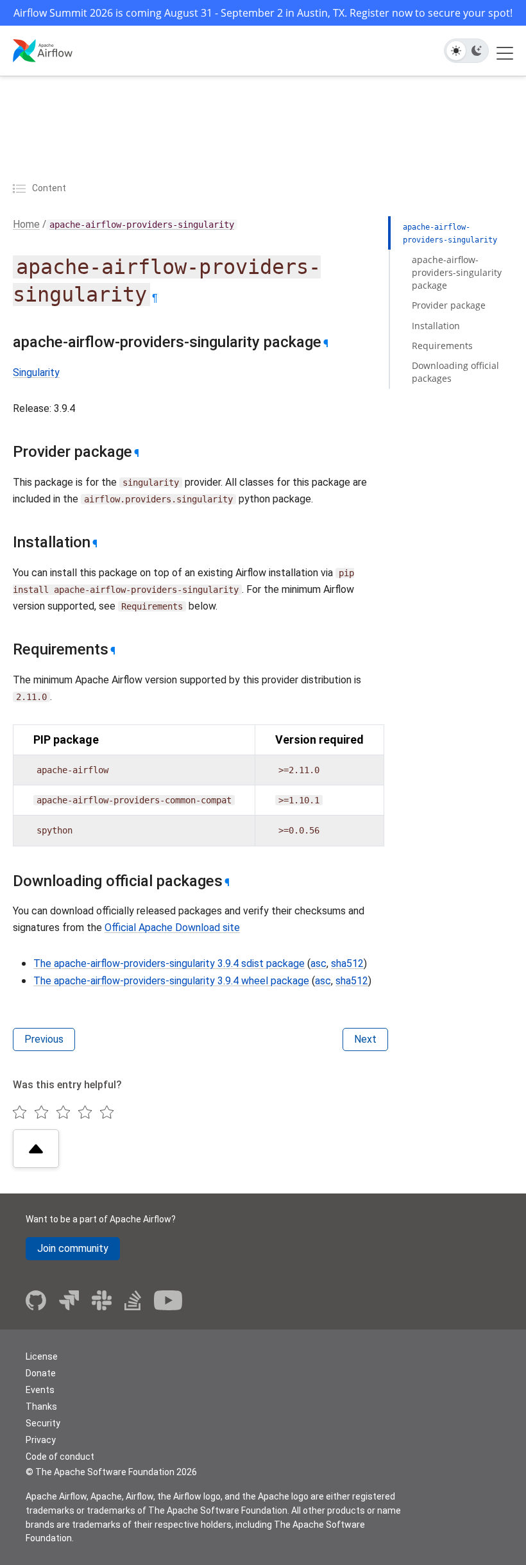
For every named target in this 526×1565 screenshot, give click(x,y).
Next (365, 1039)
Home (26, 224)
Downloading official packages (455, 371)
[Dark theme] (476, 50)
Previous (44, 1039)
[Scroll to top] (36, 1148)
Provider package (449, 305)
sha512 (347, 963)
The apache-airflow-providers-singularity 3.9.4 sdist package (169, 963)
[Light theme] (456, 50)
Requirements (442, 345)
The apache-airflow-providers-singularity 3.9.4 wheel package (171, 981)
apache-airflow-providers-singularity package (457, 272)
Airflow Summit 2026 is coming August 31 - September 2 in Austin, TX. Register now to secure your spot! (263, 13)
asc (318, 963)
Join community (72, 1248)
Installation (436, 326)
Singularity (36, 372)
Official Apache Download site (172, 927)
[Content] (21, 188)
